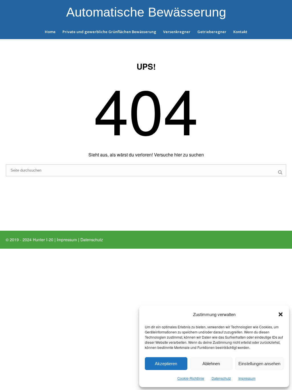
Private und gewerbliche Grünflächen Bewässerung (109, 31)
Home (50, 31)
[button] (280, 314)
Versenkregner (176, 31)
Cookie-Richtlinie (190, 378)
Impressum (247, 378)
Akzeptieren (166, 363)
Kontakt (240, 31)
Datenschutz (221, 378)
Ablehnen (211, 363)
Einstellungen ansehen (259, 363)
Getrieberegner (211, 31)
